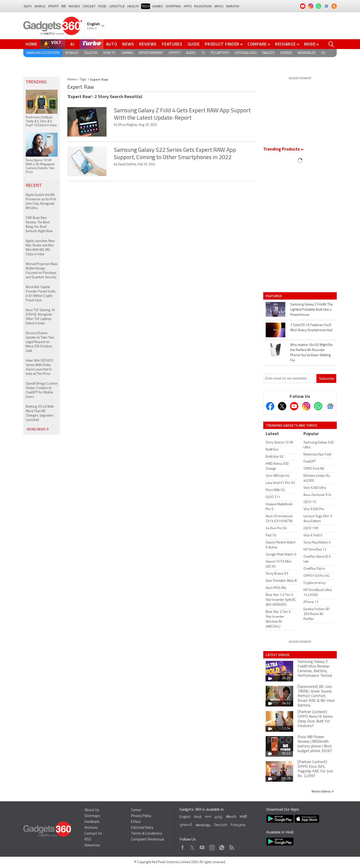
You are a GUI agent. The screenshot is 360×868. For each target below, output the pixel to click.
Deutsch (220, 825)
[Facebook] (270, 406)
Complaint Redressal (147, 840)
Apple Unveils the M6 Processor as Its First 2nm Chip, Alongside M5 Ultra (41, 201)
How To (109, 53)
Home (31, 44)
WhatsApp (222, 846)
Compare (257, 44)
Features (172, 44)
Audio (191, 53)
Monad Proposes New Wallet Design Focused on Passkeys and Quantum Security (41, 271)
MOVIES (74, 6)
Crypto (174, 53)
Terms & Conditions (146, 834)
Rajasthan (203, 6)
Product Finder (222, 44)
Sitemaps (92, 816)
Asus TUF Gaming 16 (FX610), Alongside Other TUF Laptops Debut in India (40, 317)
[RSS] (334, 6)
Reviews (148, 44)
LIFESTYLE (117, 6)
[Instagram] (306, 406)
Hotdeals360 (245, 53)
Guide (194, 44)
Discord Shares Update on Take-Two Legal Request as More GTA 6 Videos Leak (40, 342)
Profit (53, 6)
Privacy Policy (141, 816)
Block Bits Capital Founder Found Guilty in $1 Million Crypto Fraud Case (40, 294)
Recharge (285, 44)
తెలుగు (231, 817)
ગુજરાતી (186, 825)
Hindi (198, 817)
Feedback (91, 822)
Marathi (232, 6)
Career (136, 810)
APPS (188, 6)
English (185, 817)
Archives (91, 828)
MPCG (219, 6)
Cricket (89, 6)
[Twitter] (282, 406)
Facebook (183, 846)
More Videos (322, 791)
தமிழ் (219, 817)
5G (323, 53)
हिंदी (63, 6)
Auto (111, 44)
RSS (87, 840)
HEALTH (133, 6)
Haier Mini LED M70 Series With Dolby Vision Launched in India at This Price (39, 367)
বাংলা (208, 817)
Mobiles (71, 53)
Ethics (136, 822)
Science (286, 53)
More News (36, 429)
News (128, 44)
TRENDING (36, 82)
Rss (231, 846)
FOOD (102, 6)
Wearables (307, 53)
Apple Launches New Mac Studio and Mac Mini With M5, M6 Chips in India (40, 247)
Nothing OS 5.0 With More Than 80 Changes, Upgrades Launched (40, 413)
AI (72, 44)
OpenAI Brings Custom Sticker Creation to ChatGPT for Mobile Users (42, 390)
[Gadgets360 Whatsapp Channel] (318, 406)
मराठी (243, 817)
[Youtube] (294, 406)
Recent (34, 186)
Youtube (202, 846)
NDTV (28, 6)
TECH (146, 6)
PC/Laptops (220, 53)
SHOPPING (173, 6)
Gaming (127, 53)
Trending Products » (283, 149)
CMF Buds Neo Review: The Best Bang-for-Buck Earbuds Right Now (39, 224)
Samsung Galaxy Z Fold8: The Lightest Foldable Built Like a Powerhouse (311, 310)
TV (203, 53)
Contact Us (93, 834)
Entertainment (151, 53)
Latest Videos (277, 654)
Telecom (90, 53)
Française (238, 825)
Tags (83, 79)
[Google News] (330, 406)
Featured (274, 295)
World (40, 6)
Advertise (92, 845)
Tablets (268, 53)
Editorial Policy (142, 828)
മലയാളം (203, 825)
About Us (91, 810)
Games (157, 6)
